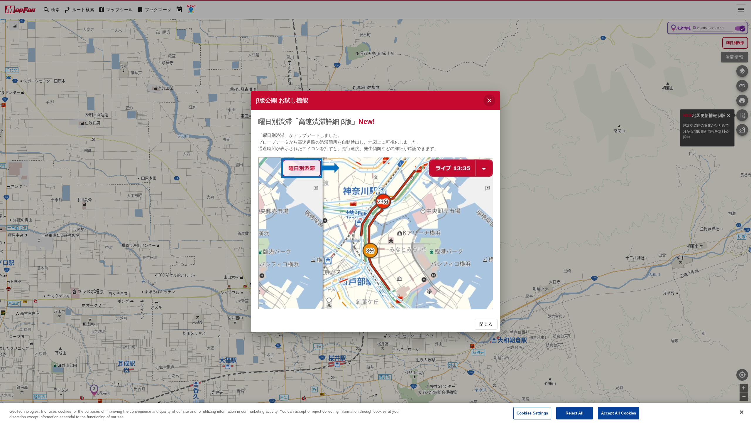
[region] (375, 413)
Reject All (574, 413)
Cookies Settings (532, 413)
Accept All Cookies (618, 413)
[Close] (741, 412)
